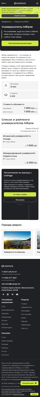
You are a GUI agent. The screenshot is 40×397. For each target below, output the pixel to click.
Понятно (34, 394)
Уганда (7, 142)
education (11, 284)
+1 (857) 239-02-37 (9, 272)
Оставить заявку (20, 194)
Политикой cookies (18, 394)
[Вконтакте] (12, 294)
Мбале (13, 142)
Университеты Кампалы (14, 252)
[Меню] (36, 3)
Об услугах (20, 200)
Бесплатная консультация (20, 43)
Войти (4, 3)
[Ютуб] (17, 294)
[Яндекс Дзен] (7, 294)
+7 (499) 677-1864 (9, 278)
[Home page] (20, 3)
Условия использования (11, 386)
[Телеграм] (3, 294)
